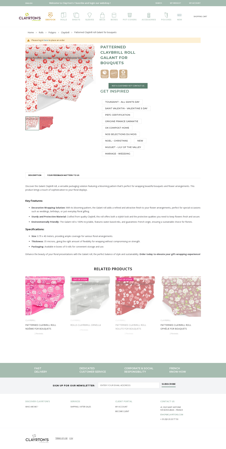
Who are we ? (31, 406)
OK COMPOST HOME (117, 127)
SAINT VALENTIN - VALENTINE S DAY (126, 108)
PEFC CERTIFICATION (117, 114)
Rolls (41, 32)
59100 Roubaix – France (171, 410)
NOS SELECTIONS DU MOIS (121, 134)
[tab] (34, 175)
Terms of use (61, 438)
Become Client (122, 411)
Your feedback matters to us (63, 175)
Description (34, 175)
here (46, 40)
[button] (29, 3)
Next (201, 313)
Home (31, 32)
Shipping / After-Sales (80, 406)
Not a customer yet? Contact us (128, 86)
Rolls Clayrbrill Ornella (85, 325)
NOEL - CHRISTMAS (116, 140)
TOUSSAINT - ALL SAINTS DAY (122, 102)
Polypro (52, 32)
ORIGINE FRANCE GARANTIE (121, 121)
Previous (24, 313)
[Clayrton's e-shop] (30, 17)
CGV (71, 438)
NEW (140, 140)
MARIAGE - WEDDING (117, 153)
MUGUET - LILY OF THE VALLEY (123, 147)
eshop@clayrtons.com (171, 414)
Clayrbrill (65, 32)
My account (121, 406)
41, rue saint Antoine (170, 407)
